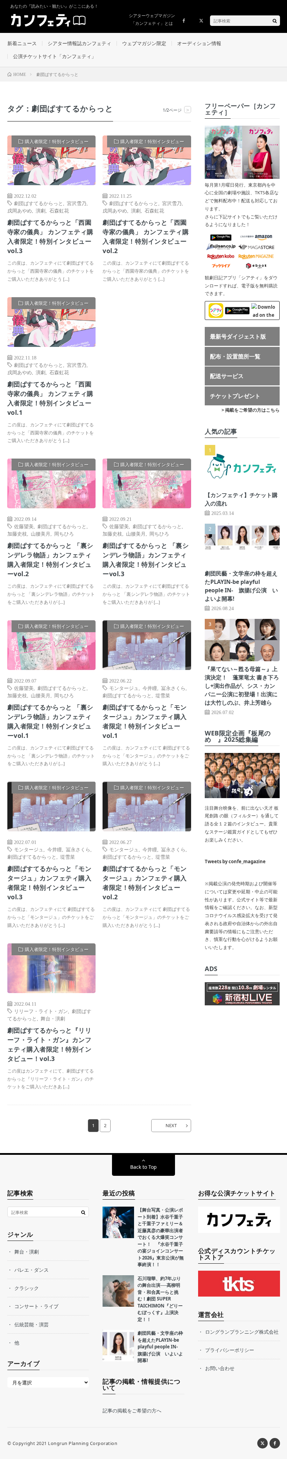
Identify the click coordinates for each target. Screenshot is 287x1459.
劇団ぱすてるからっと (38, 203)
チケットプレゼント (235, 396)
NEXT (171, 1125)
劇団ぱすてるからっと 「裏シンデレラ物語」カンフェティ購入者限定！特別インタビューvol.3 (146, 559)
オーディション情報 (199, 43)
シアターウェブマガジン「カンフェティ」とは (152, 19)
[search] (275, 20)
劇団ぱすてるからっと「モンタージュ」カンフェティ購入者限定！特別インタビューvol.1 (145, 721)
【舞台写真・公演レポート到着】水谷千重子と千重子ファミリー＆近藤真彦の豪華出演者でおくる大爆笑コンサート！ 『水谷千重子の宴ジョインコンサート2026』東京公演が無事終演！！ (161, 1237)
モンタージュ (124, 687)
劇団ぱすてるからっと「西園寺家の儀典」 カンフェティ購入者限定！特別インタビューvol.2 (146, 236)
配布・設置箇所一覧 (235, 356)
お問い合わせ (219, 1368)
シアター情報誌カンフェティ (79, 43)
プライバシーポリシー (229, 1350)
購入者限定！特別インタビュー (57, 141)
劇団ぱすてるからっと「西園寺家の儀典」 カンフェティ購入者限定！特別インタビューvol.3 (50, 236)
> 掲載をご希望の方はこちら (251, 410)
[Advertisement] (147, 365)
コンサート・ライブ (36, 1306)
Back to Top (143, 1167)
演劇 (41, 210)
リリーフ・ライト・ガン (41, 1010)
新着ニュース (22, 43)
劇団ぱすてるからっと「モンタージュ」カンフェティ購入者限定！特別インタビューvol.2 (145, 882)
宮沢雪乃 (76, 203)
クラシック (26, 1288)
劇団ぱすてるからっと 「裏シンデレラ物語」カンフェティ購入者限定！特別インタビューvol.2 (50, 559)
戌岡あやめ (19, 210)
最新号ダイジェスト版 (238, 336)
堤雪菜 (162, 695)
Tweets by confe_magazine (235, 861)
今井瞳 (149, 687)
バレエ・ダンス (31, 1269)
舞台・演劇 (53, 1018)
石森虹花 (59, 210)
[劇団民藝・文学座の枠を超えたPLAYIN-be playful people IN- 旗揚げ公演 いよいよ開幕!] (118, 1345)
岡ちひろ (64, 533)
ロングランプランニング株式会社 (242, 1331)
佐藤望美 (24, 526)
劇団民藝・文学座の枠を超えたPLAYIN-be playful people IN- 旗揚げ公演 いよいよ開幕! (160, 1346)
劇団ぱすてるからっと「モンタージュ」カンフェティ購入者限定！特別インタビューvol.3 (49, 882)
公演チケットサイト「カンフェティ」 (54, 56)
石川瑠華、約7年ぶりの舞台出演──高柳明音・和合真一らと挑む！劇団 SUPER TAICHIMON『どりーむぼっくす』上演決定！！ (160, 1298)
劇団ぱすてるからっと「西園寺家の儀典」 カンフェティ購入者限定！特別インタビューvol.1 (50, 398)
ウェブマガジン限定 (144, 43)
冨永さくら (173, 687)
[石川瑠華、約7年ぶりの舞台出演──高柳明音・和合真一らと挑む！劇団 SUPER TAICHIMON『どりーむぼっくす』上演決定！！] (118, 1291)
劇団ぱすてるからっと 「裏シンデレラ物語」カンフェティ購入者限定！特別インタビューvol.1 (50, 721)
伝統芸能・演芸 (31, 1324)
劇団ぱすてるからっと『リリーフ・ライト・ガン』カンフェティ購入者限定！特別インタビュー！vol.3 (49, 1044)
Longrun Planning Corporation (82, 1443)
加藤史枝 (17, 533)
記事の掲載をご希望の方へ (132, 1410)
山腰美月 (40, 533)
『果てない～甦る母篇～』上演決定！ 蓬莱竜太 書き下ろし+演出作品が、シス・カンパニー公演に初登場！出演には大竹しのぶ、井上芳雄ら (242, 685)
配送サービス (227, 376)
